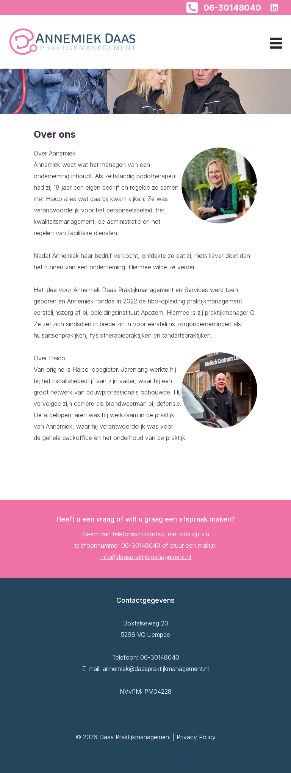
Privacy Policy (196, 737)
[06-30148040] (192, 7)
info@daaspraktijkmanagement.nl (145, 557)
